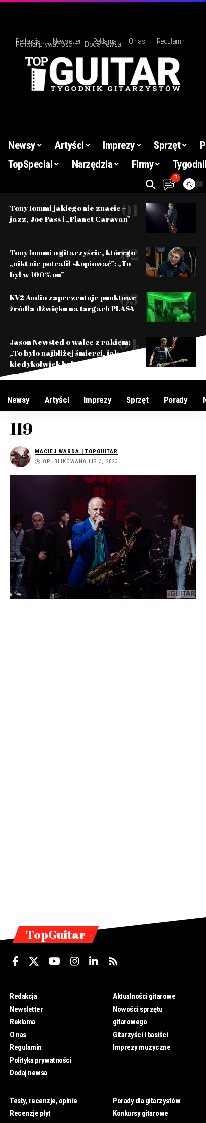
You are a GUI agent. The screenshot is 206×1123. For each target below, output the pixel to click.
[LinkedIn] (94, 961)
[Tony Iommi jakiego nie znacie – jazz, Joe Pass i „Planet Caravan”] (171, 218)
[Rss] (113, 961)
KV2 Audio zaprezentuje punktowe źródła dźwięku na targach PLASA (73, 302)
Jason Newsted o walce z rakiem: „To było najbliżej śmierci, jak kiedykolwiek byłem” (70, 353)
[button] (151, 184)
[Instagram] (75, 961)
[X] (34, 961)
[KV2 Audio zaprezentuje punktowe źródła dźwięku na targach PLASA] (171, 307)
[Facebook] (16, 961)
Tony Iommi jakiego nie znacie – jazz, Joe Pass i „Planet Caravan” (70, 213)
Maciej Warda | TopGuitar (76, 451)
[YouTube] (54, 961)
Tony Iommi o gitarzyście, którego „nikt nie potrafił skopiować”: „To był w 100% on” (73, 263)
